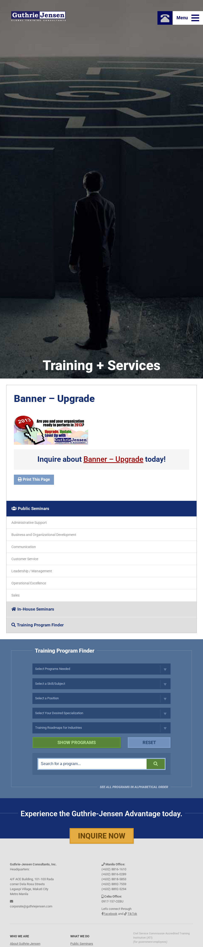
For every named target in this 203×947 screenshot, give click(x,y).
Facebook (110, 912)
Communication (23, 547)
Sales (15, 595)
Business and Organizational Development (43, 535)
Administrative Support (29, 523)
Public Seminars (33, 508)
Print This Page (36, 479)
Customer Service (24, 559)
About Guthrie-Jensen (25, 942)
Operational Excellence (28, 583)
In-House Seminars (35, 609)
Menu (183, 17)
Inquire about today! (101, 459)
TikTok (132, 912)
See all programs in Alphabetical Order (134, 787)
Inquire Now (101, 836)
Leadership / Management (31, 571)
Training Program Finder (40, 624)
